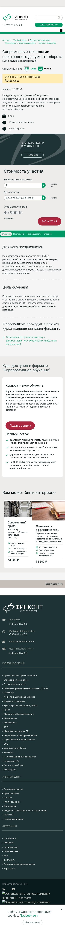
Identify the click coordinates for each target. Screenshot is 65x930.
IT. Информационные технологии (20, 757)
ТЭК (6, 727)
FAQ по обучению (12, 802)
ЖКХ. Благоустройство (15, 748)
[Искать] (59, 17)
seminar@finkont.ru (25, 641)
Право (7, 710)
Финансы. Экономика (14, 701)
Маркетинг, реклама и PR (16, 731)
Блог (6, 855)
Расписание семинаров (40, 40)
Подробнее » (29, 915)
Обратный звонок (49, 25)
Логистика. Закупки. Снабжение (19, 697)
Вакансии (8, 843)
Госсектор (9, 692)
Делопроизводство (47, 43)
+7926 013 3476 (18, 634)
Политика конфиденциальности (19, 864)
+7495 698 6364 (18, 624)
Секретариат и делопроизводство (20, 43)
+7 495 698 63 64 (12, 24)
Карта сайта (9, 868)
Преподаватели (34, 234)
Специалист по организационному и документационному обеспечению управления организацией (31, 341)
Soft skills (8, 752)
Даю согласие (32, 922)
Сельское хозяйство (13, 765)
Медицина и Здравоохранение (19, 714)
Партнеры (9, 815)
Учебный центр (20, 40)
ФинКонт (6, 40)
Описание (6, 234)
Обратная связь (11, 851)
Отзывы (8, 797)
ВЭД (6, 744)
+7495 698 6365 (18, 653)
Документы (9, 860)
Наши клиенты (11, 847)
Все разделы (10, 769)
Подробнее (32, 155)
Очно (33, 68)
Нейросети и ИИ (11, 761)
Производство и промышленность (20, 675)
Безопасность (11, 722)
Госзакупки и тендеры (15, 684)
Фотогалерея (10, 806)
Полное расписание (13, 819)
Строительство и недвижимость (19, 739)
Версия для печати (54, 584)
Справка (48, 234)
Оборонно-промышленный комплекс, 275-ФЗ (26, 688)
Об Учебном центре (13, 789)
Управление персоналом (16, 680)
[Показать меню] (61, 30)
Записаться (49, 221)
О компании (10, 838)
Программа (18, 234)
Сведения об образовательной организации (25, 810)
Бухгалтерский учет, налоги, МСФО (20, 705)
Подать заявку (20, 425)
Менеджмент (10, 718)
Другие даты (12, 80)
